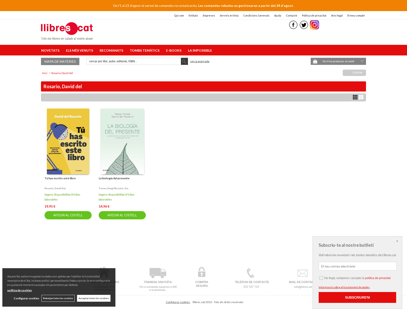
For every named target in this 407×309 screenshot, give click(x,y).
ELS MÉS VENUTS (80, 50)
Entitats (193, 15)
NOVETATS (51, 50)
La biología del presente (114, 178)
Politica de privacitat (314, 15)
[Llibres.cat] (67, 36)
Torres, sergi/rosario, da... (114, 188)
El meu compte (356, 15)
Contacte (291, 15)
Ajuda (277, 15)
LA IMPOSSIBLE (200, 50)
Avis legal (337, 15)
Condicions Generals (256, 15)
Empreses (209, 15)
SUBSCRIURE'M (357, 297)
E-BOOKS (174, 50)
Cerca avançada (199, 61)
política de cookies (19, 290)
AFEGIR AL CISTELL (68, 215)
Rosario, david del (55, 188)
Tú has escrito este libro (60, 178)
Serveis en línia (229, 15)
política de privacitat (378, 278)
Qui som (179, 15)
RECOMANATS (112, 50)
